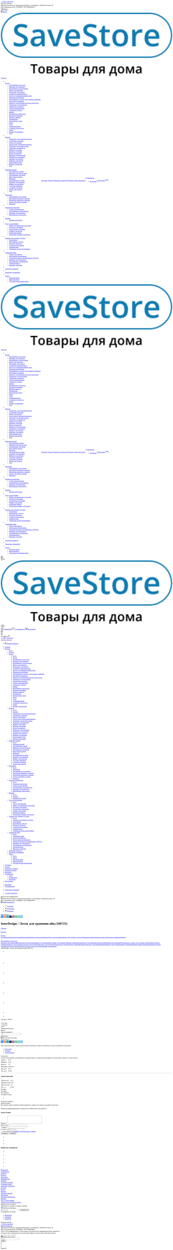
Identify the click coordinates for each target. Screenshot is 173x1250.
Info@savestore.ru (8, 902)
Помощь (4, 1181)
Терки (40, 946)
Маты (7, 946)
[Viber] (13, 916)
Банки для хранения (42, 943)
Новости (4, 1173)
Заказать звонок (6, 640)
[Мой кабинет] (2, 557)
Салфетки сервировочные (73, 943)
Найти (3, 1241)
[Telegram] (21, 916)
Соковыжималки (18, 946)
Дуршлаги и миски (90, 944)
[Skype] (19, 916)
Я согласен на (19, 1131)
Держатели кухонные (61, 944)
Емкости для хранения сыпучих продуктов (22, 944)
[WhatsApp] (16, 916)
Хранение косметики (20, 784)
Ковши (99, 944)
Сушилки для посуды (31, 946)
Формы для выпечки (49, 946)
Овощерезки (147, 944)
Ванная (15, 712)
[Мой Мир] (7, 916)
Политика (4, 1177)
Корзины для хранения (8, 943)
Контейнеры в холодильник (25, 943)
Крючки (15, 796)
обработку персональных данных (24, 1131)
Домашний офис (18, 836)
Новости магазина (9, 1208)
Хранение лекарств (100, 937)
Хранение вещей (18, 744)
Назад (11, 650)
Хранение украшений (114, 937)
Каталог (11, 652)
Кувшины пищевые (125, 944)
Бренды (3, 1175)
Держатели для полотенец (45, 944)
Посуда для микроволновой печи (93, 943)
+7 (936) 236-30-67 (7, 2)
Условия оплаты (6, 1184)
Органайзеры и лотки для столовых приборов (136, 943)
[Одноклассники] (5, 916)
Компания (4, 1170)
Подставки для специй (57, 943)
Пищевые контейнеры (112, 943)
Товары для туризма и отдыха (23, 820)
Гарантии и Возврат (8, 1186)
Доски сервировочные (76, 944)
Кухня (15, 658)
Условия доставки (7, 1182)
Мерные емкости (137, 944)
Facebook (10, 906)
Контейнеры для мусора (110, 944)
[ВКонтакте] (2, 916)
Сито (10, 946)
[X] (10, 916)
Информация (5, 1179)
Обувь (15, 858)
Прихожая (16, 769)
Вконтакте (10, 909)
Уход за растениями (19, 804)
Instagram (10, 911)
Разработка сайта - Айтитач (8, 1235)
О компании (13, 877)
